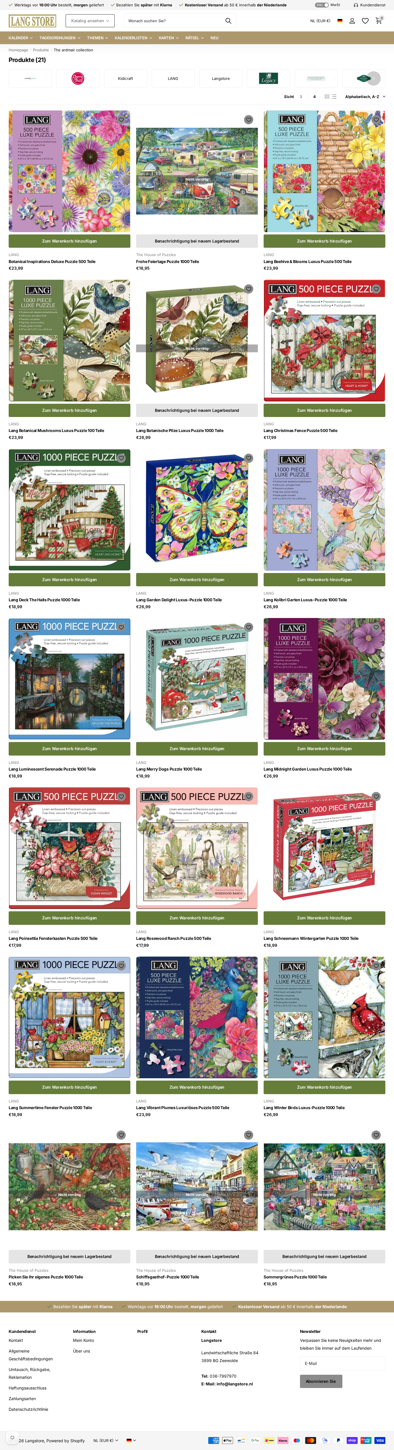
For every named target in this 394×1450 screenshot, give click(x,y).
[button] (373, 78)
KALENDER (18, 37)
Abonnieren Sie (321, 1381)
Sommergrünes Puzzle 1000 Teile (295, 1276)
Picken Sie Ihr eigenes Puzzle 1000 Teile (46, 1276)
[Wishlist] (365, 20)
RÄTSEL (192, 37)
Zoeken (229, 21)
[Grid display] (327, 96)
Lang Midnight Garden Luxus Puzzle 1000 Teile (308, 769)
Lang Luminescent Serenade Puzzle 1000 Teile (52, 769)
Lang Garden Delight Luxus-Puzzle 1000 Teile (179, 599)
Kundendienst (22, 1331)
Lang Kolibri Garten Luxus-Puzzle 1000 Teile (305, 599)
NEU (215, 37)
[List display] (334, 96)
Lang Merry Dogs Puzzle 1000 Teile (169, 769)
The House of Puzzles (156, 254)
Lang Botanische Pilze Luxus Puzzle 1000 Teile (179, 430)
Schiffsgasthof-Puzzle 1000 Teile (167, 1276)
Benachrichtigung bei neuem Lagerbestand (197, 240)
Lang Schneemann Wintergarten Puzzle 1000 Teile (311, 938)
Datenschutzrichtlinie (28, 1409)
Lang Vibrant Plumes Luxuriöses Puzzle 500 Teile (182, 1107)
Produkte (41, 50)
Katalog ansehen (88, 20)
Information (84, 1331)
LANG (173, 78)
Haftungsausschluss (27, 1387)
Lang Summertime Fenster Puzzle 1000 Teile (50, 1107)
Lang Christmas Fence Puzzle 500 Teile (300, 430)
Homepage (18, 50)
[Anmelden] (352, 20)
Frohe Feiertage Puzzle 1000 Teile (167, 261)
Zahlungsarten (22, 1398)
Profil (142, 1331)
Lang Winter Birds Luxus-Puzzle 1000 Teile (304, 1107)
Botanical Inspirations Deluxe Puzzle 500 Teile (52, 261)
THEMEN (95, 37)
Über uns (81, 1350)
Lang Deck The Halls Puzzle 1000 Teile (44, 599)
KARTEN (166, 37)
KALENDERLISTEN (131, 37)
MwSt (328, 5)
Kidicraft (125, 78)
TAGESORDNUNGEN (58, 37)
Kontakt (16, 1340)
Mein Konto (83, 1340)
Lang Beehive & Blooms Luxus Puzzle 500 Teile (308, 261)
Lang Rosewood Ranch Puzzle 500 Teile (173, 938)
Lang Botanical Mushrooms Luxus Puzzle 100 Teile (56, 430)
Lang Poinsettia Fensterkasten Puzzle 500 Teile (53, 938)
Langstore (221, 78)
